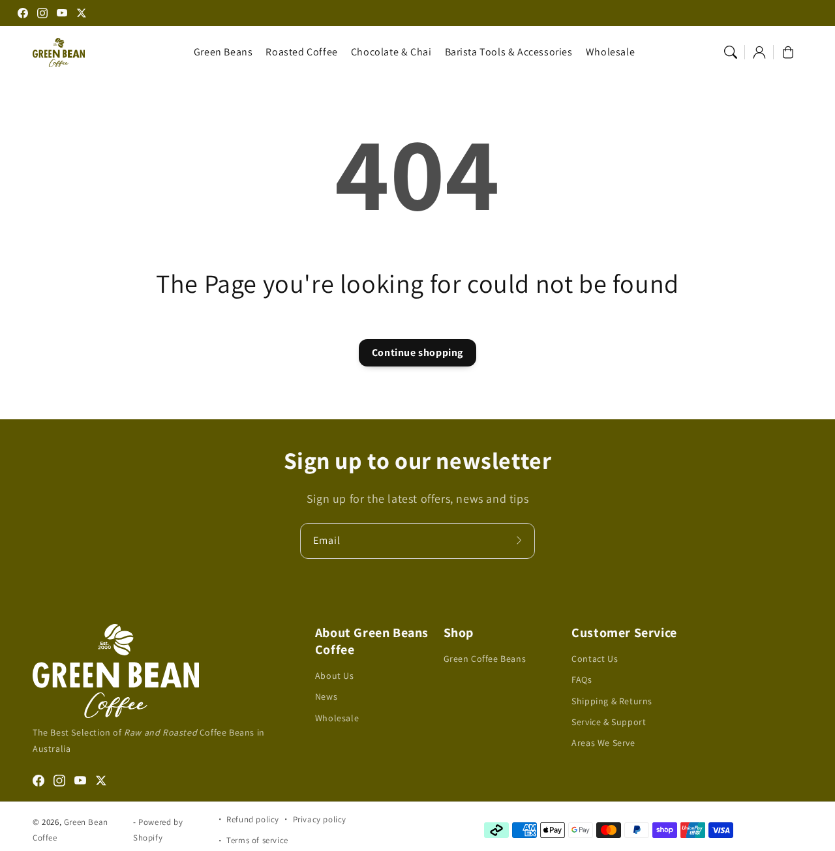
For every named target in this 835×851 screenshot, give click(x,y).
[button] (730, 52)
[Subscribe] (520, 540)
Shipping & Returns (611, 701)
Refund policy (252, 819)
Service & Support (608, 722)
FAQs (581, 679)
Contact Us (594, 658)
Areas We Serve (603, 743)
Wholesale (337, 718)
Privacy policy (319, 819)
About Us (334, 675)
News (326, 696)
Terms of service (257, 840)
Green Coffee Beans (485, 658)
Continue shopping (417, 352)
